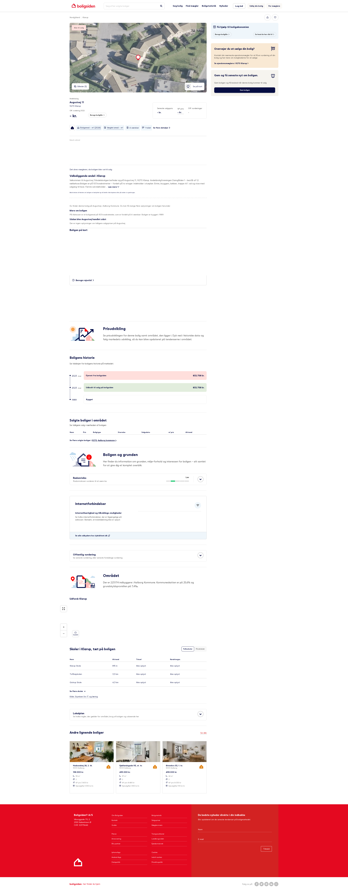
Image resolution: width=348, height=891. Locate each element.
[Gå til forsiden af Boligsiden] (83, 6)
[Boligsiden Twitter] (261, 884)
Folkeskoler (187, 649)
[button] (181, 110)
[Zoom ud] (63, 633)
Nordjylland (75, 17)
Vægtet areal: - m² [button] (115, 127)
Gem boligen (245, 90)
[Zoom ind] (63, 627)
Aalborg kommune (106, 440)
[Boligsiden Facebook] (256, 884)
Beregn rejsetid (84, 280)
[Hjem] (78, 862)
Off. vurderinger (195, 108)
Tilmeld (266, 849)
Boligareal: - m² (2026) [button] (90, 127)
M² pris (181, 109)
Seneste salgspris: (165, 108)
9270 (94, 440)
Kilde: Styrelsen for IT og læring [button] (84, 696)
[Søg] (161, 6)
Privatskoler (200, 649)
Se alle (203, 732)
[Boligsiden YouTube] (276, 884)
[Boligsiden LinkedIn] (271, 884)
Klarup (85, 17)
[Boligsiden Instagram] (266, 884)
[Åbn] (200, 479)
